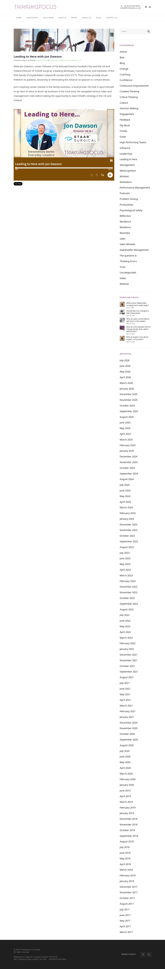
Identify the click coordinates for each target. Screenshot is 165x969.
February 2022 (128, 643)
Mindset (124, 176)
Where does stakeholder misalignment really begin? (137, 304)
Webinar (124, 283)
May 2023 (125, 564)
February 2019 (128, 807)
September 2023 (129, 541)
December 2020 (128, 722)
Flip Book (125, 125)
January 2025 (127, 450)
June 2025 (125, 422)
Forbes (123, 131)
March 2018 (126, 869)
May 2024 (125, 496)
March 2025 (126, 439)
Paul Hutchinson (41, 60)
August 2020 (127, 745)
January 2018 (127, 881)
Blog (122, 63)
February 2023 (128, 581)
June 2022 (125, 620)
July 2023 (124, 552)
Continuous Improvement (134, 85)
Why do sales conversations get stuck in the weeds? (137, 320)
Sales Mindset (127, 244)
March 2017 (126, 932)
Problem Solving (129, 199)
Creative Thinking (129, 91)
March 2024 (126, 507)
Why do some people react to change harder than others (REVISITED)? (138, 329)
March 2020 (126, 773)
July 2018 (124, 847)
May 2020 (125, 762)
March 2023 (126, 575)
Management (127, 165)
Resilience (125, 221)
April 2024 (125, 501)
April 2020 (125, 768)
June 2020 (125, 756)
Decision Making (129, 108)
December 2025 (128, 394)
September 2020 (129, 739)
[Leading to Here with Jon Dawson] (64, 39)
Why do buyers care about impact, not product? (137, 338)
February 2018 (128, 875)
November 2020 (128, 728)
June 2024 (125, 490)
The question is (128, 255)
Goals (123, 136)
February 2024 (128, 513)
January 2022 (127, 649)
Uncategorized (128, 272)
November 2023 (128, 530)
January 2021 (127, 717)
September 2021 (129, 671)
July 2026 (124, 360)
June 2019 (125, 790)
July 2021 (124, 683)
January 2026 (127, 388)
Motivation (126, 182)
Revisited (125, 233)
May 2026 (125, 371)
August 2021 (127, 677)
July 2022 (124, 615)
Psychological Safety (131, 210)
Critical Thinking (129, 97)
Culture (124, 102)
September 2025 (129, 411)
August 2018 (127, 841)
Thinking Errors (128, 261)
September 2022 (129, 603)
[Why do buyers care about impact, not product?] (122, 338)
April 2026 (125, 377)
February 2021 (128, 711)
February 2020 (128, 779)
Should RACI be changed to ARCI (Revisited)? (137, 312)
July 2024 (124, 484)
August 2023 (127, 547)
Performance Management (135, 187)
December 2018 (128, 818)
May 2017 (125, 920)
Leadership (54, 60)
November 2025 (128, 400)
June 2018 (125, 852)
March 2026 (126, 383)
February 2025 (128, 445)
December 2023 (128, 524)
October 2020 (127, 734)
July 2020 (124, 751)
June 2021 (125, 688)
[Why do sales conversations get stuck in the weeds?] (122, 320)
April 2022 (125, 632)
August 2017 (127, 903)
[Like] (80, 60)
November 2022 (128, 592)
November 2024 (128, 462)
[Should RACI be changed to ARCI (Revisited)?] (122, 312)
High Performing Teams (133, 142)
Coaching (125, 74)
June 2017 (125, 915)
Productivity (126, 204)
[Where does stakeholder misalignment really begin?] (122, 304)
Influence (125, 148)
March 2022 (126, 637)
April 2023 (125, 569)
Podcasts (73, 60)
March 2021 (126, 705)
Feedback (125, 119)
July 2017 (124, 909)
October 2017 (127, 898)
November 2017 (128, 892)
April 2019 (125, 796)
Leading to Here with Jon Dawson (38, 56)
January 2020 (127, 784)
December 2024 (128, 456)
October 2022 (127, 598)
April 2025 (125, 434)
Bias (122, 57)
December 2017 (128, 886)
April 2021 (125, 700)
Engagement (127, 114)
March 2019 (126, 802)
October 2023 (127, 535)
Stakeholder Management (134, 250)
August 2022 (127, 609)
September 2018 (129, 836)
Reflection (125, 216)
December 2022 (128, 586)
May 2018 (125, 858)
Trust (122, 267)
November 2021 (128, 660)
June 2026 (125, 366)
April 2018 (125, 864)
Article (123, 51)
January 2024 (127, 518)
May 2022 (125, 626)
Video (123, 278)
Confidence (126, 80)
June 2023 (125, 558)
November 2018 (128, 824)
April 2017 (125, 926)
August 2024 (127, 479)
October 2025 (127, 405)
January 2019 (127, 813)
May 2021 (125, 694)
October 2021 (127, 666)
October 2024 (127, 467)
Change (124, 68)
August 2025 (127, 417)
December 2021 (128, 654)
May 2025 (125, 428)
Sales (123, 238)
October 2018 (127, 830)
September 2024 (129, 473)
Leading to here (64, 60)
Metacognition (128, 170)
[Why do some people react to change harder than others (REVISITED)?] (122, 328)
